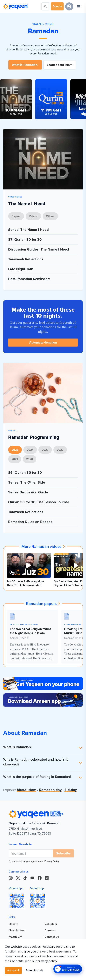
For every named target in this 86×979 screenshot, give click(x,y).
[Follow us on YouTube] (32, 878)
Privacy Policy (51, 861)
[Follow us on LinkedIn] (47, 878)
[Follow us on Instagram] (11, 878)
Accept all (13, 970)
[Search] (45, 6)
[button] (43, 748)
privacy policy (47, 961)
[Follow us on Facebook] (40, 878)
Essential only (34, 970)
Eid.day (70, 789)
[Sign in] (69, 6)
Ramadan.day (50, 789)
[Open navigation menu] (79, 6)
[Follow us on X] (18, 878)
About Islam (26, 789)
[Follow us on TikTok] (25, 878)
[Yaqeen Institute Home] (15, 6)
